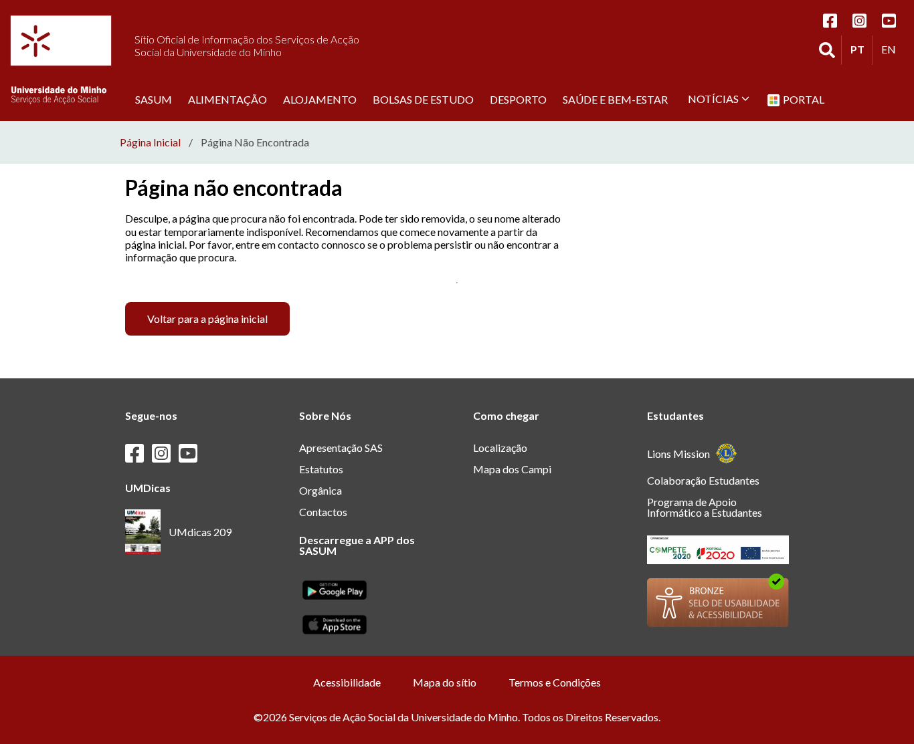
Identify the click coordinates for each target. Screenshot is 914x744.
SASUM (153, 99)
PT (861, 48)
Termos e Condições (555, 682)
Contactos (323, 511)
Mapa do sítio (444, 682)
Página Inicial (150, 142)
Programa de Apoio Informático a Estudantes (704, 507)
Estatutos (321, 469)
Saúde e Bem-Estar (615, 99)
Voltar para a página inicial (207, 318)
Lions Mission (678, 453)
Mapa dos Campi (512, 469)
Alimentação (227, 99)
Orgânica (320, 490)
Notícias (713, 98)
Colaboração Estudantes (703, 480)
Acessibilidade (347, 682)
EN (892, 48)
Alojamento (320, 99)
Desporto (518, 99)
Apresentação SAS (341, 447)
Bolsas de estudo (423, 99)
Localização (500, 447)
